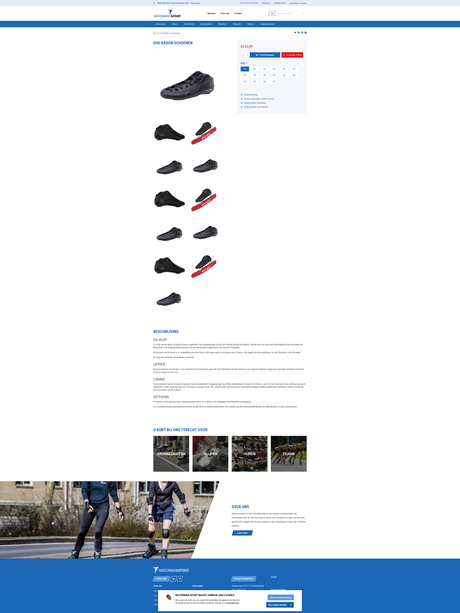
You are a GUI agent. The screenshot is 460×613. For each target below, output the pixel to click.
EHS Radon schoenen (169, 33)
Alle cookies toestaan (277, 605)
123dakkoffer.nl (280, 3)
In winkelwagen (267, 55)
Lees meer (242, 533)
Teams (289, 454)
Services (211, 13)
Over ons (225, 13)
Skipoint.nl (266, 3)
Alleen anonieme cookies (280, 597)
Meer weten (195, 3)
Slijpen (210, 454)
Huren (249, 454)
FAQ (155, 595)
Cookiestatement (232, 603)
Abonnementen (171, 454)
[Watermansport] (167, 13)
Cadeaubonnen (267, 24)
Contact (238, 13)
